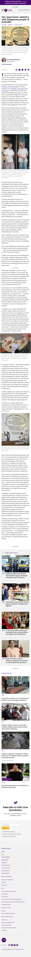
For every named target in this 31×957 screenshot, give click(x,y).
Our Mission (5, 894)
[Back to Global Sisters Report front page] (8, 10)
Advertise (4, 930)
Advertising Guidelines (6, 949)
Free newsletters (25, 10)
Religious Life (6, 865)
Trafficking (5, 873)
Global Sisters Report (4, 940)
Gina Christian (5, 760)
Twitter (12, 945)
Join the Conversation (7, 64)
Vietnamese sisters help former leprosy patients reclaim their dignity (17, 604)
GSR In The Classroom (7, 879)
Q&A (3, 854)
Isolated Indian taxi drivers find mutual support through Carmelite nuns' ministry (16, 575)
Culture (4, 782)
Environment (6, 857)
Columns (4, 24)
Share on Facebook (19, 70)
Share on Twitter (22, 70)
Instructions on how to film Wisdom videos (13, 902)
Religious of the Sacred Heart (10, 86)
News (3, 695)
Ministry (10, 24)
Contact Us (4, 920)
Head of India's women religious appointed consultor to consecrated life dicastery (17, 660)
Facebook (14, 945)
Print (28, 70)
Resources (4, 885)
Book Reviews (7, 779)
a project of (16, 2)
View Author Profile (10, 61)
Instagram (17, 945)
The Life (4, 882)
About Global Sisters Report (9, 891)
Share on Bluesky (16, 70)
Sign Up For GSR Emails (8, 922)
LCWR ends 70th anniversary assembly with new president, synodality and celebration (17, 632)
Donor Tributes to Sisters (8, 913)
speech (12, 503)
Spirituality (5, 870)
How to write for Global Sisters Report (12, 899)
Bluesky (9, 945)
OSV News (11, 760)
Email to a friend (25, 70)
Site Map (22, 949)
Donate (19, 10)
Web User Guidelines (15, 949)
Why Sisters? (5, 896)
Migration (5, 860)
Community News (6, 925)
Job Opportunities (6, 904)
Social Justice (18, 24)
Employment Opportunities (9, 927)
